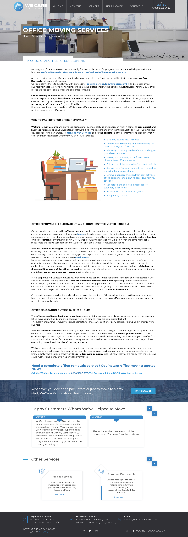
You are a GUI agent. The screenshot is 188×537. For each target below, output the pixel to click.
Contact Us (136, 6)
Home (59, 6)
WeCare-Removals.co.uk (150, 531)
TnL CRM (43, 532)
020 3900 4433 (36, 522)
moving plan (82, 257)
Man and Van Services (79, 133)
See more (59, 494)
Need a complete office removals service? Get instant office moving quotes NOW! (93, 367)
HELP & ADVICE (114, 6)
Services (93, 6)
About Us (75, 6)
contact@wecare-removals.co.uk (140, 519)
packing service (95, 84)
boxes (80, 234)
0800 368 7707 (79, 373)
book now (141, 391)
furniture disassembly (117, 84)
